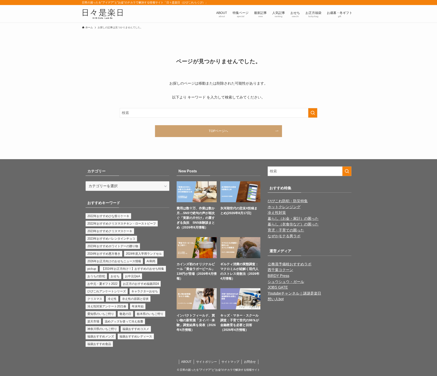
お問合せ (250, 361)
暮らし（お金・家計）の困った (293, 218)
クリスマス (94, 299)
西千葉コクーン (280, 270)
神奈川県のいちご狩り (102, 329)
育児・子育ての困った (286, 230)
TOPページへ (218, 131)
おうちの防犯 (96, 276)
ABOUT (186, 361)
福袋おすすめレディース (135, 336)
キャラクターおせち (144, 291)
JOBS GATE (278, 287)
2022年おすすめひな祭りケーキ (108, 216)
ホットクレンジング (284, 207)
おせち (115, 276)
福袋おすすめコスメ (135, 329)
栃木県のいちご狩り (150, 314)
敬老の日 (125, 314)
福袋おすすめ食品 (99, 344)
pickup (91, 268)
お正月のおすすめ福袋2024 (141, 283)
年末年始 (138, 306)
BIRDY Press (278, 276)
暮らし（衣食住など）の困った (293, 224)
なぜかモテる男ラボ (284, 236)
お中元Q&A (132, 276)
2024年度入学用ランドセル (144, 253)
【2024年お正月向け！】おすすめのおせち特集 (133, 268)
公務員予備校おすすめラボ (289, 264)
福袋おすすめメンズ (100, 336)
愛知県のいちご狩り (100, 314)
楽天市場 (93, 321)
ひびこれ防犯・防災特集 (288, 201)
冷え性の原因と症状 (135, 299)
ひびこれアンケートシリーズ (106, 291)
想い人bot (276, 299)
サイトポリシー (206, 361)
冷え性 (112, 299)
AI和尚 (151, 261)
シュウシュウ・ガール (286, 282)
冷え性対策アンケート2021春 (106, 306)
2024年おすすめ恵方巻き (103, 253)
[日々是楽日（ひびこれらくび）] (102, 14)
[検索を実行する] (312, 113)
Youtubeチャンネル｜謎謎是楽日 (294, 293)
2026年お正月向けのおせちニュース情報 (114, 261)
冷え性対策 (277, 213)
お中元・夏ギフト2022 (102, 283)
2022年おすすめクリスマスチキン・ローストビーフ (121, 223)
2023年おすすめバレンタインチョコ (111, 238)
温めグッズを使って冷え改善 (124, 321)
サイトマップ (230, 361)
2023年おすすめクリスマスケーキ (109, 231)
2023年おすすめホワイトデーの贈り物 (112, 246)
